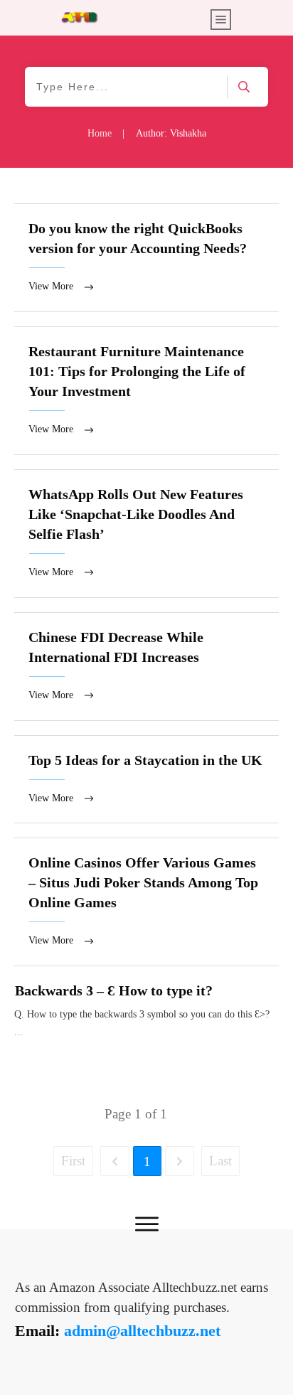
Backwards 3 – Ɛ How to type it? (114, 990)
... (18, 1032)
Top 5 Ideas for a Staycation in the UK (146, 779)
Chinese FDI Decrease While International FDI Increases (146, 666)
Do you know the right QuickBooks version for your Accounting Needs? (146, 257)
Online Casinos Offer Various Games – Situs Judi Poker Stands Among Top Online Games (146, 902)
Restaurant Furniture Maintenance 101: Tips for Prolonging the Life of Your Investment (146, 390)
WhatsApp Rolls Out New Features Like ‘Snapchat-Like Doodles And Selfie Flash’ (146, 533)
